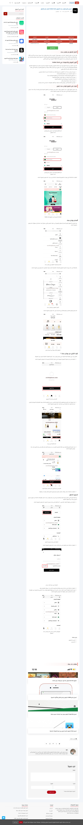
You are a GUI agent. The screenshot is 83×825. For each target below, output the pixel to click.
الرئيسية (63, 3)
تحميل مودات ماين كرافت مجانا (22, 810)
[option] (14, 42)
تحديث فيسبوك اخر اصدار (23, 813)
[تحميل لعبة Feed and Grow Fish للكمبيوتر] (21, 50)
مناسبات (23, 3)
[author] (71, 11)
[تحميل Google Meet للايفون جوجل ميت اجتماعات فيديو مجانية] (53, 708)
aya (70, 11)
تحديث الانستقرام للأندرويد (23, 816)
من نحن (51, 808)
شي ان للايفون (72, 640)
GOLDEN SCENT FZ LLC (35, 43)
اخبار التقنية (30, 3)
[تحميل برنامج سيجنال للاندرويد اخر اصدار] (21, 41)
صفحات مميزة (17, 3)
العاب (42, 3)
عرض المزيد (15, 822)
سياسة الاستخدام (49, 816)
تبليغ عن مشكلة (49, 813)
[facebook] (56, 743)
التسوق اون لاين (63, 66)
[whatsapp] (50, 743)
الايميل (51, 783)
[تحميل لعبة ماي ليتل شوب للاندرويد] (21, 59)
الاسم (74, 783)
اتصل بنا (51, 811)
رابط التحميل (52, 48)
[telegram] (46, 743)
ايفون (53, 3)
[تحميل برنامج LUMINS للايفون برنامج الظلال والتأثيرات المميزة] (53, 692)
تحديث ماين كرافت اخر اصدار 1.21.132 (20, 808)
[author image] (73, 752)
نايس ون (73, 642)
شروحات (36, 3)
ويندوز (47, 3)
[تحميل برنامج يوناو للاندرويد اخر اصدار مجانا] (21, 23)
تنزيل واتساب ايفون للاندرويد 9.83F (21, 818)
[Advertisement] (53, 24)
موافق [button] (21, 822)
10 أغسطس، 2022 (65, 11)
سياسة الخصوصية (49, 818)
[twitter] (59, 743)
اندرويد (58, 3)
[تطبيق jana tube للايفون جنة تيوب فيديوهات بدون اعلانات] (53, 675)
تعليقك (73, 770)
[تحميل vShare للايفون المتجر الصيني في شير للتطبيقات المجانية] (53, 725)
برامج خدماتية (73, 739)
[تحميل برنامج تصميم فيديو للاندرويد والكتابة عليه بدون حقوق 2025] (21, 32)
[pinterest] (53, 743)
